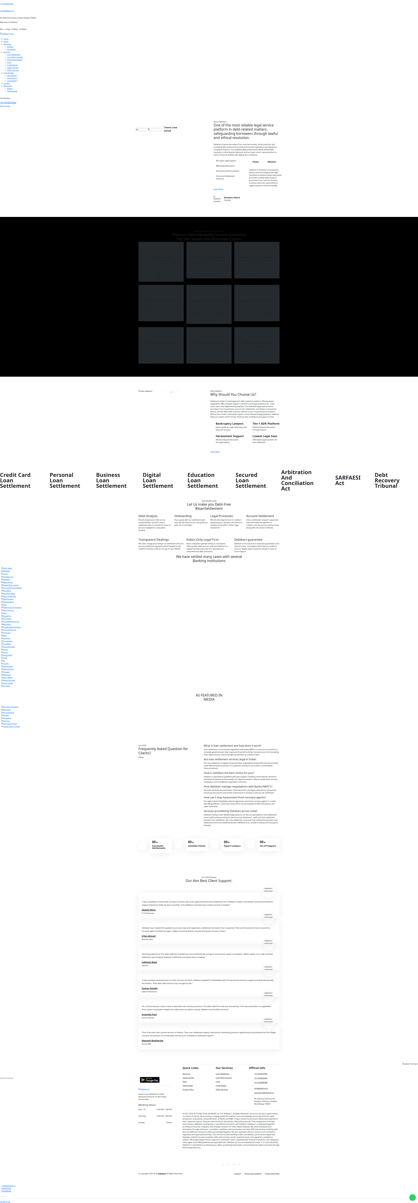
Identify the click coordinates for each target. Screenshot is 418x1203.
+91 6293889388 (260, 1082)
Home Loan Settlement (256, 342)
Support (237, 1173)
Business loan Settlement (257, 257)
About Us (186, 1074)
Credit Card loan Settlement (161, 258)
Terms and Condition (253, 1173)
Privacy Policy (188, 1089)
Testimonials (12, 91)
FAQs (185, 1081)
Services (6, 52)
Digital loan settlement (154, 304)
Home (5, 39)
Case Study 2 (12, 78)
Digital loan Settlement (161, 300)
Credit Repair (12, 65)
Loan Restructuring (15, 57)
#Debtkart (7, 86)
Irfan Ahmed (149, 936)
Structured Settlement (225, 176)
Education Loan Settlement (209, 300)
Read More (160, 277)
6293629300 (6, 1188)
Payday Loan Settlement (161, 342)
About (5, 41)
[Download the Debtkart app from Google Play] (149, 1080)
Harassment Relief (14, 60)
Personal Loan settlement (209, 257)
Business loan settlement (251, 261)
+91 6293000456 (260, 1078)
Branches (7, 44)
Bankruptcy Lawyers (229, 423)
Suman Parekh (150, 988)
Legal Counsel (12, 68)
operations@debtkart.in (264, 1093)
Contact (6, 83)
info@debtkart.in (7, 11)
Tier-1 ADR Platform (266, 423)
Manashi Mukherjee (152, 1040)
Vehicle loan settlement (209, 342)
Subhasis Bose (149, 962)
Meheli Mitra (149, 909)
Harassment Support (230, 436)
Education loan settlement (206, 304)
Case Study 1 (12, 75)
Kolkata (10, 47)
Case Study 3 (12, 81)
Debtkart (162, 1173)
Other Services (13, 70)
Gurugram (11, 49)
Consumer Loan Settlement (257, 300)
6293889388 (6, 1191)
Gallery (10, 88)
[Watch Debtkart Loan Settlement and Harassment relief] (171, 391)
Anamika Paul (149, 1014)
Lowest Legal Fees (265, 436)
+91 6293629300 (8, 102)
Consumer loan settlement (254, 304)
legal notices (226, 520)
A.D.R (9, 62)
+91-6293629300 (6, 4)
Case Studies (8, 73)
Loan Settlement (13, 54)
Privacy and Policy (272, 1173)
